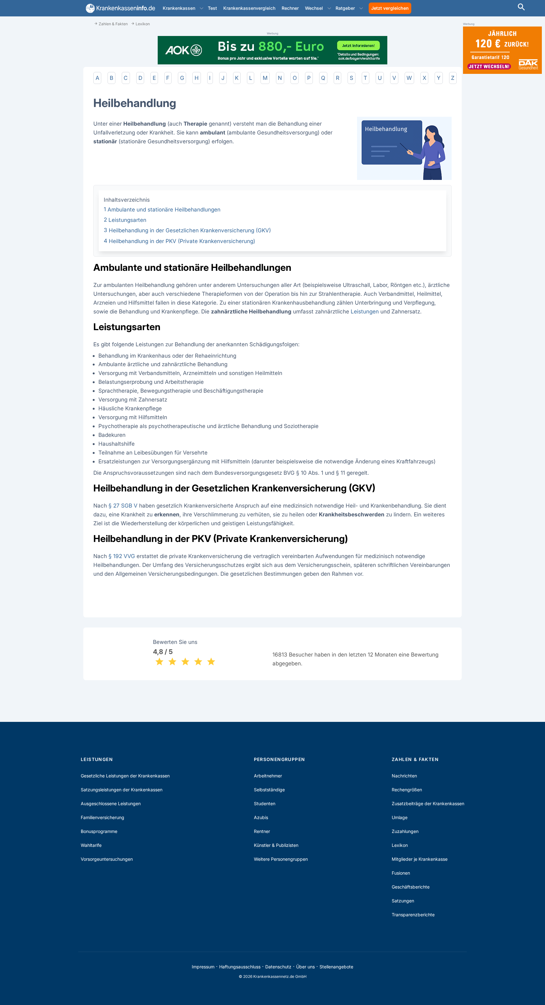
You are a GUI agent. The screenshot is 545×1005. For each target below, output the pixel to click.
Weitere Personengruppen (281, 859)
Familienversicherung (102, 817)
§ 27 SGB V (123, 505)
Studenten (264, 803)
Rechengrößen (407, 789)
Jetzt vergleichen (390, 8)
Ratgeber (345, 8)
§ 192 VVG (121, 556)
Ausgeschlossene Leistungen (111, 803)
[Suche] (521, 7)
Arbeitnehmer (268, 775)
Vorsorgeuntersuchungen (107, 859)
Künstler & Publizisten (276, 845)
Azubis (261, 817)
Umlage (399, 817)
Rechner (290, 8)
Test (212, 8)
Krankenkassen (179, 8)
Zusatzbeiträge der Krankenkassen (428, 803)
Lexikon (400, 845)
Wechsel (314, 8)
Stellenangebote (336, 966)
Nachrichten (404, 775)
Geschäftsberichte (411, 886)
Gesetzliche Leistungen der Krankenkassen (125, 775)
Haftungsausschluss (240, 966)
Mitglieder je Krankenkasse (420, 859)
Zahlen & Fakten (415, 759)
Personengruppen (279, 759)
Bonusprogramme (99, 831)
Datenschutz (278, 966)
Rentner (262, 831)
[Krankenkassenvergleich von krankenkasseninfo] (119, 8)
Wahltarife (91, 845)
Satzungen (403, 900)
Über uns (305, 966)
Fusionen (401, 873)
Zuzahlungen (405, 831)
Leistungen (365, 311)
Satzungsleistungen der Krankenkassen (121, 789)
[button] (201, 8)
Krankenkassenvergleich (249, 8)
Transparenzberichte (413, 914)
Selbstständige (269, 789)
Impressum (203, 966)
